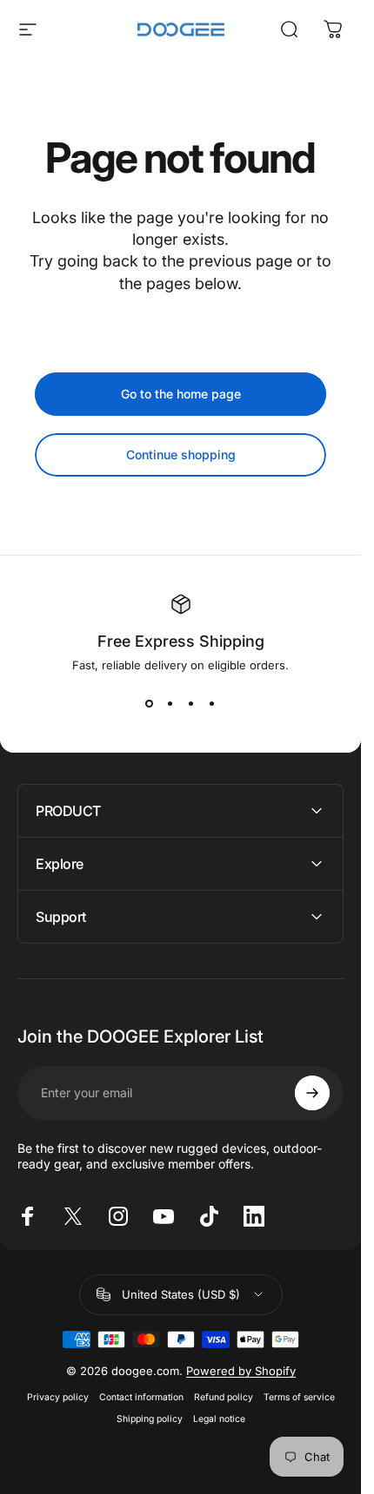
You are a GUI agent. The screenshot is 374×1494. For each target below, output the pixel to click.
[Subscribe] (312, 1093)
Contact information (141, 1397)
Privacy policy (58, 1397)
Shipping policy (150, 1419)
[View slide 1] (149, 703)
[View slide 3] (191, 703)
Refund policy (223, 1397)
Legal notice (219, 1419)
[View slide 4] (212, 703)
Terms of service (299, 1397)
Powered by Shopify (241, 1371)
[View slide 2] (170, 703)
